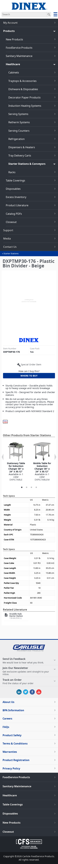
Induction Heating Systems (24, 106)
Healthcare (13, 64)
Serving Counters (18, 130)
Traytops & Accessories (22, 81)
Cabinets (13, 72)
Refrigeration (16, 139)
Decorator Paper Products (24, 97)
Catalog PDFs (14, 214)
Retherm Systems (19, 122)
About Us (8, 702)
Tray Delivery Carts (19, 155)
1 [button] (21, 487)
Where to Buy (29, 375)
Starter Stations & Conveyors (26, 164)
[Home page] (29, 8)
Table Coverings (15, 180)
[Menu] (55, 15)
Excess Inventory (16, 197)
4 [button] (36, 487)
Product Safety (12, 735)
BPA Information (13, 710)
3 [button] (31, 487)
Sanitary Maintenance (19, 56)
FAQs (6, 727)
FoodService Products (19, 47)
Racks (11, 172)
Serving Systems (18, 114)
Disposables (13, 189)
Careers (7, 718)
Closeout (11, 222)
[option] (16, 462)
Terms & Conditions (15, 743)
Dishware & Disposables (23, 89)
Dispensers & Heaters (21, 147)
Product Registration (16, 760)
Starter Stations (11, 253)
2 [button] (26, 487)
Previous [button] (2, 457)
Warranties (10, 752)
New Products (14, 39)
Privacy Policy (11, 768)
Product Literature (17, 205)
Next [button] (55, 457)
